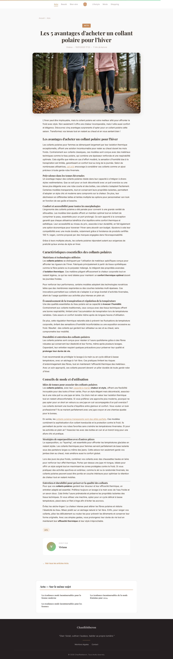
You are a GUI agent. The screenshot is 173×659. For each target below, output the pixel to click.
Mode (105, 4)
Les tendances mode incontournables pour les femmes (62, 605)
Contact (95, 644)
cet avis (70, 166)
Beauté (64, 4)
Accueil (42, 18)
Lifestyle (96, 4)
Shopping (115, 4)
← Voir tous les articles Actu (56, 563)
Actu (56, 4)
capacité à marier (81, 388)
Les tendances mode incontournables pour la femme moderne (61, 596)
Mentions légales (82, 644)
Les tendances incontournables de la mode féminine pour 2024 (109, 596)
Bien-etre (74, 4)
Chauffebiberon (86, 627)
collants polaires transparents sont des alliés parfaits (81, 419)
